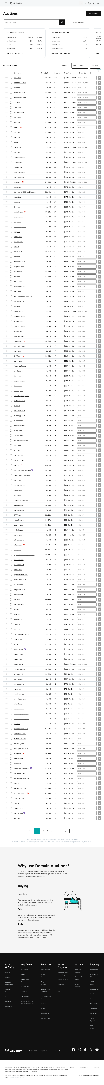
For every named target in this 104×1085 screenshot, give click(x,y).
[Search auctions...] (62, 22)
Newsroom (8, 1001)
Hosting (92, 999)
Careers (7, 977)
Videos (23, 974)
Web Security (93, 1003)
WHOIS (43, 1008)
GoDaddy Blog (25, 986)
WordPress (93, 994)
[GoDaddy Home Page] (13, 1050)
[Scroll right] (99, 71)
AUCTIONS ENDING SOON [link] (15, 32)
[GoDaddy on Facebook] (73, 1051)
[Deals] (85, 3)
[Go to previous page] (29, 831)
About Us (7, 972)
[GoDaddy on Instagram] (79, 1051)
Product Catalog (45, 1018)
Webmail (43, 1003)
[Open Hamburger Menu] (5, 3)
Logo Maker (93, 1008)
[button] (79, 66)
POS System (93, 1013)
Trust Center (8, 1006)
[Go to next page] (66, 831)
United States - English (37, 1051)
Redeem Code (45, 1013)
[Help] (89, 3)
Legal (6, 996)
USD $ (56, 1051)
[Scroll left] (95, 71)
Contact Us (24, 991)
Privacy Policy (84, 1067)
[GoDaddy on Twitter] (91, 1051)
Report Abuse (25, 996)
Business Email (94, 989)
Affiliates (60, 992)
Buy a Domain (94, 969)
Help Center (24, 969)
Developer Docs (45, 969)
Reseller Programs (63, 979)
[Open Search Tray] (81, 3)
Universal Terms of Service (16, 1077)
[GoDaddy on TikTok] (85, 1051)
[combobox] (31, 22)
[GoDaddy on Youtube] (97, 1051)
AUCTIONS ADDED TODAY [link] (60, 32)
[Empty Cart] (97, 3)
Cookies (96, 1067)
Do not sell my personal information (89, 1075)
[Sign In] (94, 3)
